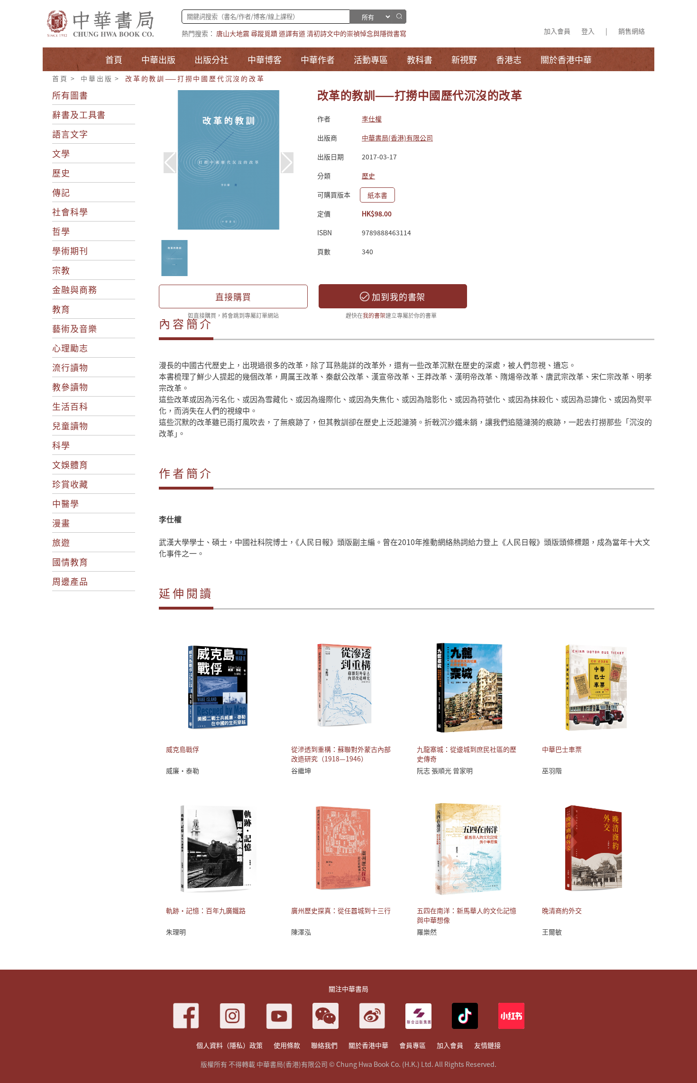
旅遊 (61, 542)
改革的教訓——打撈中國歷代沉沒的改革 (195, 78)
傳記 (61, 192)
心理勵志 (70, 348)
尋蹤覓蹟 (264, 33)
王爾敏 (552, 931)
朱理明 (176, 931)
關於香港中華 (368, 1045)
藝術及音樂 (74, 328)
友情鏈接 (487, 1045)
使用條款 (287, 1045)
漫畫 (61, 523)
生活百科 (70, 406)
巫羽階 (552, 770)
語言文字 (70, 134)
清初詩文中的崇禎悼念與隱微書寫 (356, 33)
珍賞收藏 (70, 484)
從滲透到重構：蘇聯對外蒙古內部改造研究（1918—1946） (341, 753)
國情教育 (70, 561)
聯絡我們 (324, 1045)
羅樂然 (427, 931)
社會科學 (70, 211)
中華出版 (96, 78)
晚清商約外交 (562, 910)
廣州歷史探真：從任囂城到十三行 (341, 910)
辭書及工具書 (79, 114)
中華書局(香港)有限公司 (397, 137)
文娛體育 (70, 464)
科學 (61, 445)
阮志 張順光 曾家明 (445, 770)
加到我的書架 (397, 296)
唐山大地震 (232, 33)
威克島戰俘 (182, 749)
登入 (588, 31)
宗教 (61, 270)
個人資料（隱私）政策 (229, 1045)
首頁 (60, 78)
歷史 (61, 173)
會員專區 (412, 1045)
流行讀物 (70, 367)
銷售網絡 (631, 31)
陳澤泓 (301, 931)
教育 (61, 309)
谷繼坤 (301, 770)
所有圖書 (70, 95)
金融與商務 (74, 289)
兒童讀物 (70, 425)
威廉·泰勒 (182, 770)
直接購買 (233, 296)
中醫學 (65, 503)
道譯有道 (292, 33)
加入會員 (557, 31)
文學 (61, 153)
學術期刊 (70, 250)
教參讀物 (70, 386)
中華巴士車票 (562, 749)
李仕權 (372, 118)
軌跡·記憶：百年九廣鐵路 (206, 910)
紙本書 (377, 195)
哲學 (61, 231)
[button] (287, 162)
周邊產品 (70, 581)
